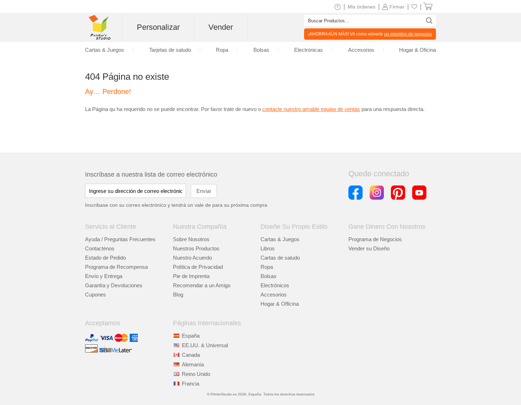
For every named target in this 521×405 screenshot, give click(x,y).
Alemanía (193, 364)
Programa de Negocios (375, 239)
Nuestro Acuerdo (192, 258)
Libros (267, 248)
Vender (220, 27)
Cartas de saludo (280, 258)
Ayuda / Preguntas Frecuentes (120, 239)
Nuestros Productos (196, 248)
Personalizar (158, 27)
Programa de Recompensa (116, 267)
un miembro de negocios (408, 34)
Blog (178, 295)
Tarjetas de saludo (170, 50)
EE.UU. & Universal (205, 345)
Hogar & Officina (279, 304)
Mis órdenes (361, 7)
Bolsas (268, 276)
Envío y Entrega (103, 276)
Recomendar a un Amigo (201, 285)
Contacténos (99, 248)
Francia (190, 384)
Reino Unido (196, 374)
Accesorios (273, 295)
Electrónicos (274, 285)
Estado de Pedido (105, 258)
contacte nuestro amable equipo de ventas (311, 109)
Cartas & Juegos (279, 239)
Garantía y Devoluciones (113, 285)
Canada (191, 355)
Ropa (266, 267)
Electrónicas (308, 50)
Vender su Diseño (369, 248)
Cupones (95, 295)
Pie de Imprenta (191, 276)
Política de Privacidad (198, 267)
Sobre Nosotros (191, 239)
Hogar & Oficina (417, 50)
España (191, 336)
